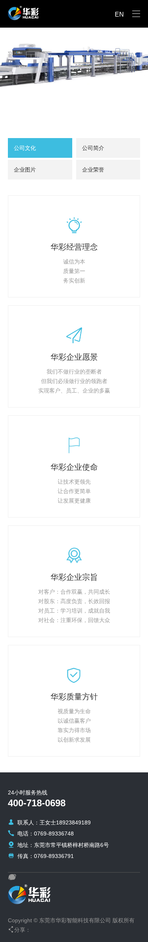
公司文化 (25, 148)
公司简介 (93, 148)
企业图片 (25, 169)
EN (119, 14)
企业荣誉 (93, 169)
